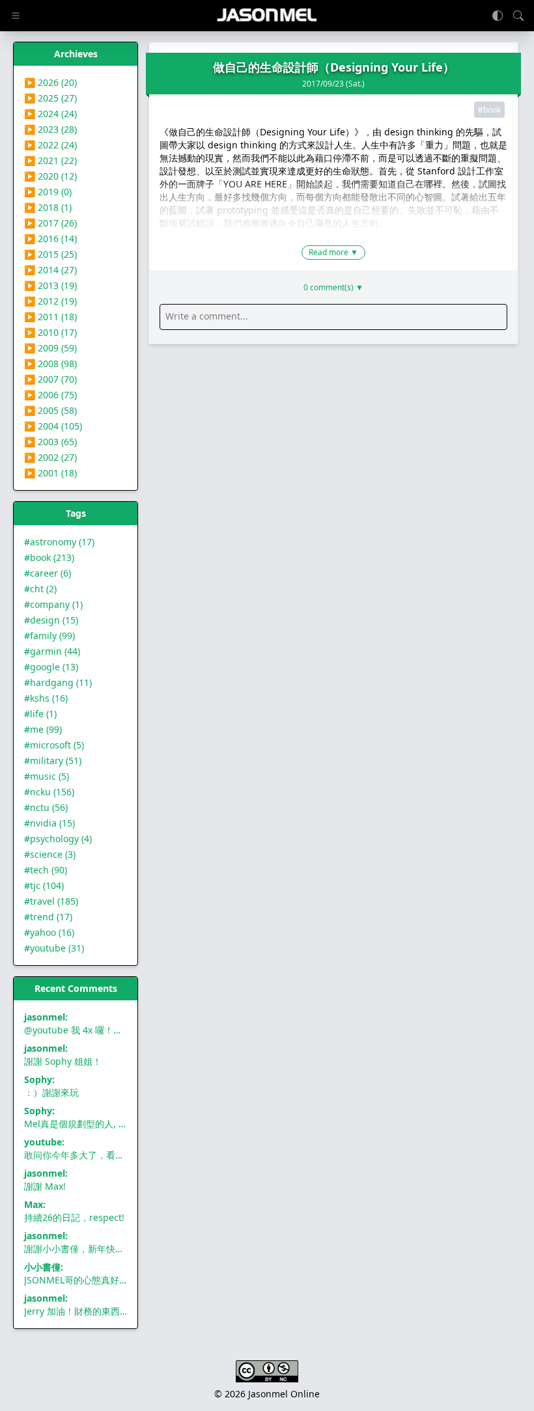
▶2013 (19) (50, 285)
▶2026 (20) (50, 82)
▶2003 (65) (50, 441)
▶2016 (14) (50, 238)
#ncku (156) (49, 792)
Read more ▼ (333, 252)
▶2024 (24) (50, 113)
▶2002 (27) (50, 457)
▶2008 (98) (50, 363)
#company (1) (53, 604)
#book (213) (49, 557)
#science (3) (50, 854)
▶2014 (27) (50, 270)
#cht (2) (40, 588)
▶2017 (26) (50, 223)
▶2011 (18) (50, 316)
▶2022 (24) (50, 145)
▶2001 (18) (50, 473)
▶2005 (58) (50, 410)
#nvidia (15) (49, 823)
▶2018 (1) (48, 207)
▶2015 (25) (50, 254)
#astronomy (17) (59, 542)
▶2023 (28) (50, 129)
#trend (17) (48, 917)
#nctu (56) (46, 807)
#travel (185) (51, 901)
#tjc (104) (44, 885)
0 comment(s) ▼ (333, 287)
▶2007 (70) (50, 379)
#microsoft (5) (54, 745)
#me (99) (43, 729)
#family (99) (49, 635)
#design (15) (51, 620)
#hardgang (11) (58, 682)
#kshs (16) (46, 698)
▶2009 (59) (50, 348)
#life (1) (40, 713)
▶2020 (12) (50, 176)
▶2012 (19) (50, 301)
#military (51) (52, 760)
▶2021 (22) (50, 160)
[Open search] (518, 15)
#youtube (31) (54, 948)
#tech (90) (45, 870)
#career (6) (47, 573)
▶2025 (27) (50, 98)
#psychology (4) (58, 838)
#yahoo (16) (49, 932)
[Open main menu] (15, 15)
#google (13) (51, 667)
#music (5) (46, 776)
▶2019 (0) (48, 191)
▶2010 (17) (50, 332)
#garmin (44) (52, 651)
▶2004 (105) (53, 426)
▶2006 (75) (50, 395)
